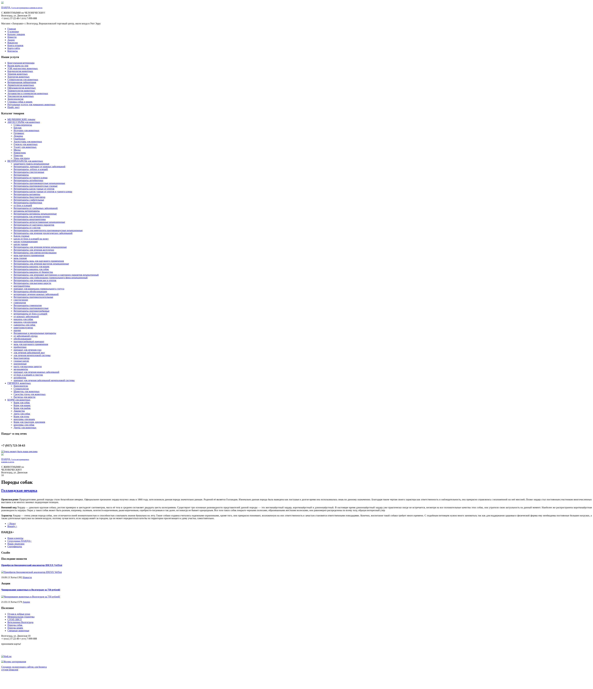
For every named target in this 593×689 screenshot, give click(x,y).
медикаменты (21, 369)
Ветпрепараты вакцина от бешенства (33, 272)
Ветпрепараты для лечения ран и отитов (35, 280)
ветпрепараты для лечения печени (32, 216)
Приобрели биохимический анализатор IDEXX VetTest (31, 565)
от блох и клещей (23, 205)
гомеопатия (20, 302)
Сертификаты (14, 546)
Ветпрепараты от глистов (27, 227)
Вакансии (12, 42)
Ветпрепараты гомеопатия (28, 305)
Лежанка (18, 136)
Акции (11, 40)
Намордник (20, 152)
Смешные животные (18, 630)
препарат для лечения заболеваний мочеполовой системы (44, 380)
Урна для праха (22, 158)
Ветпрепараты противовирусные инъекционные (39, 183)
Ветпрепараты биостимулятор (29, 197)
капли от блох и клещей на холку (31, 238)
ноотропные (20, 363)
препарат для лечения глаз (27, 350)
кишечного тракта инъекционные (31, 163)
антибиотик (20, 377)
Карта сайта (13, 48)
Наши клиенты (15, 538)
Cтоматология (21, 388)
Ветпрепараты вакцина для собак (31, 269)
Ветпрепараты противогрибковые (31, 311)
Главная (11, 28)
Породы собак (14, 625)
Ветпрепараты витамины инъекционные (35, 213)
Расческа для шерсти (24, 397)
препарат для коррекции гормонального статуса (39, 288)
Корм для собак (22, 402)
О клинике (13, 31)
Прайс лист (13, 107)
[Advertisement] (296, 681)
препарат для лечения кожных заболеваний (36, 372)
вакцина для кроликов (25, 322)
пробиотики (20, 347)
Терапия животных (17, 74)
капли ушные (21, 244)
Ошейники (19, 138)
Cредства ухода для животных (30, 394)
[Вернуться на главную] (2, 3)
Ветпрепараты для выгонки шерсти (32, 283)
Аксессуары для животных (28, 141)
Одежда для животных (26, 144)
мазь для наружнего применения (31, 344)
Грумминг (19, 133)
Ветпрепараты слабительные (29, 200)
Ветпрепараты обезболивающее (30, 291)
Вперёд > (12, 526)
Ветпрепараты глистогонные (29, 172)
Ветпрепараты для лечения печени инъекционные (40, 247)
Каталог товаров (16, 34)
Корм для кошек (22, 405)
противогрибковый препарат (29, 341)
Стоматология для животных (22, 79)
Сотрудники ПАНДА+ (19, 541)
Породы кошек (15, 628)
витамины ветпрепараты (27, 211)
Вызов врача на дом (17, 65)
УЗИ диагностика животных (22, 68)
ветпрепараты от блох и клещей (30, 313)
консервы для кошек (24, 419)
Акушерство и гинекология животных (27, 93)
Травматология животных (21, 90)
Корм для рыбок (22, 408)
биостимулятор (21, 358)
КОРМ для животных (18, 399)
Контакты (12, 51)
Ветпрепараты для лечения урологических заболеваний (43, 233)
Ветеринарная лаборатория (21, 82)
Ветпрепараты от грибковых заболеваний (36, 208)
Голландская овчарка (19, 490)
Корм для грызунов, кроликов (29, 422)
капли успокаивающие (26, 241)
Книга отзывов (15, 45)
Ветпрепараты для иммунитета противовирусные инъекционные (48, 230)
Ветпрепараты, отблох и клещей (31, 169)
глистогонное (21, 300)
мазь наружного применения (29, 255)
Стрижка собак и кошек (19, 101)
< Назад (11, 523)
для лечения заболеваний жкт (29, 352)
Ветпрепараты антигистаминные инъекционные (39, 222)
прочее (17, 330)
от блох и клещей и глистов (28, 375)
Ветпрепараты (21, 175)
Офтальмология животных (21, 88)
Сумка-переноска (23, 125)
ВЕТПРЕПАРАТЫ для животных (25, 161)
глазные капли (21, 361)
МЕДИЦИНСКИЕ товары (21, 119)
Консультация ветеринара (20, 63)
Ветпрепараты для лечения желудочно (34, 250)
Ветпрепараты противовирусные (31, 308)
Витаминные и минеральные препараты (35, 333)
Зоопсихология (15, 99)
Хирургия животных (18, 76)
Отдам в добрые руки (18, 614)
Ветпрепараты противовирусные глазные (35, 186)
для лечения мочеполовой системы (32, 355)
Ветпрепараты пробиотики (28, 202)
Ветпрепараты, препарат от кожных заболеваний (39, 166)
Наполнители (21, 386)
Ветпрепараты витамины (27, 194)
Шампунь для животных (27, 391)
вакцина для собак (23, 319)
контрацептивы (22, 286)
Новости (12, 37)
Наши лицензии (15, 543)
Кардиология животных (20, 71)
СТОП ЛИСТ (14, 619)
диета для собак (22, 413)
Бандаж (17, 127)
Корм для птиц (21, 416)
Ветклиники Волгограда (20, 622)
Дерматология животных (20, 85)
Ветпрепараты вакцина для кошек (31, 266)
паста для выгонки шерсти (28, 366)
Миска (17, 150)
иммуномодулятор (23, 327)
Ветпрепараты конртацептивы (30, 219)
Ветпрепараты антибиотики (28, 180)
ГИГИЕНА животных (19, 383)
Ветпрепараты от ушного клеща (30, 177)
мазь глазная (20, 258)
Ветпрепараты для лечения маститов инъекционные (41, 263)
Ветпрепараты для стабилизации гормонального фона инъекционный (51, 277)
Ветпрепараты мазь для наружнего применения (39, 261)
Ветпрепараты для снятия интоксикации (35, 252)
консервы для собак (24, 424)
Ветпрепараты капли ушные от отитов (34, 188)
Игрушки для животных (26, 130)
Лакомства (19, 411)
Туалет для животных (25, 147)
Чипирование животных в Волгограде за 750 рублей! (30, 589)
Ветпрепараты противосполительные (33, 297)
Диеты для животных (25, 427)
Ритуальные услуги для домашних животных (31, 104)
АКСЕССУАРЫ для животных (23, 122)
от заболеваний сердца (26, 336)
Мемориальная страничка (20, 616)
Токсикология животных (20, 96)
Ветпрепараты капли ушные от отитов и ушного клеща (43, 191)
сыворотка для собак (24, 325)
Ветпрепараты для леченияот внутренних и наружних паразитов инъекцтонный (56, 275)
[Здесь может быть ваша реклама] (19, 451)
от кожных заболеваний (26, 316)
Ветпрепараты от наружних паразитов (34, 225)
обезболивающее (22, 338)
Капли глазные (21, 236)
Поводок (18, 155)
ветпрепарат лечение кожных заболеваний (36, 294)
